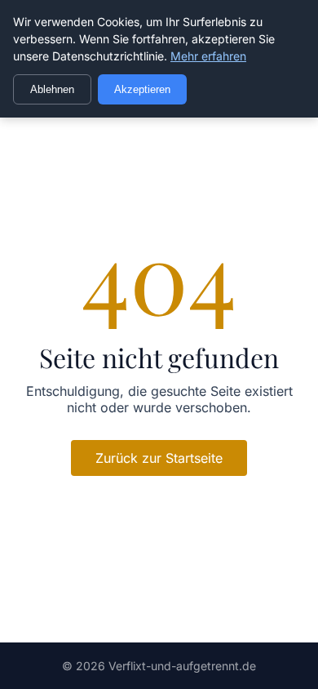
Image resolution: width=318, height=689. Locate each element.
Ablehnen (52, 89)
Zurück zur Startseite (159, 458)
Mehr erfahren (208, 56)
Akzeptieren (142, 89)
